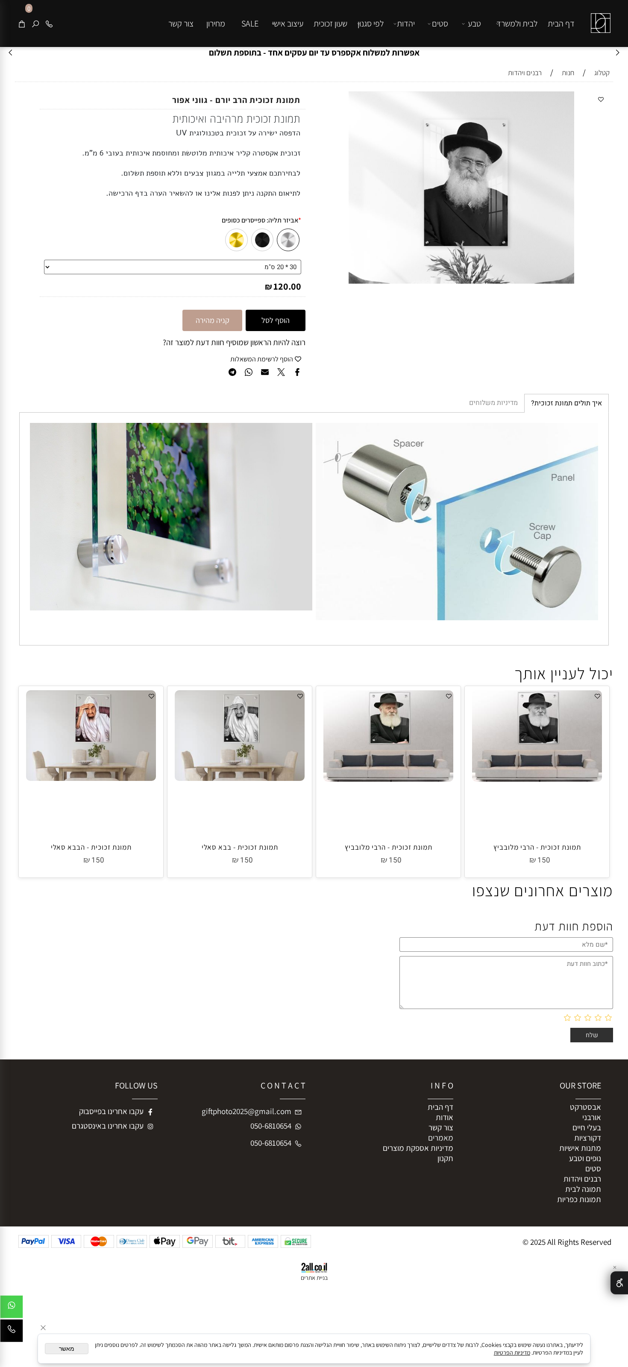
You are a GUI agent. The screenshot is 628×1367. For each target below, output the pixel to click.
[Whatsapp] (12, 1309)
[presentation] (11, 53)
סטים (440, 23)
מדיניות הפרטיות (512, 1352)
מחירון (215, 23)
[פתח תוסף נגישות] (619, 1282)
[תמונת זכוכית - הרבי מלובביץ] (537, 779)
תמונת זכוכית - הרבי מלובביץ (537, 847)
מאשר (66, 1348)
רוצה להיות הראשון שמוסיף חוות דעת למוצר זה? (234, 342)
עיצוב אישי (287, 23)
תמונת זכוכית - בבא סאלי (240, 847)
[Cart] (22, 23)
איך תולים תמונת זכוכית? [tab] (566, 403)
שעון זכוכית (330, 23)
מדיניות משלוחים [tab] (493, 403)
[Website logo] (598, 16)
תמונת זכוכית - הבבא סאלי (91, 847)
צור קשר (181, 23)
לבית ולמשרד (516, 23)
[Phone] (49, 23)
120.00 (287, 286)
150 (543, 860)
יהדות (406, 23)
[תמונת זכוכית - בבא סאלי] (240, 778)
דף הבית (561, 23)
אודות (444, 1117)
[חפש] (35, 23)
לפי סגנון (371, 23)
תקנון (445, 1158)
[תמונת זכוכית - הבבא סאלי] (91, 778)
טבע (474, 23)
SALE (249, 23)
